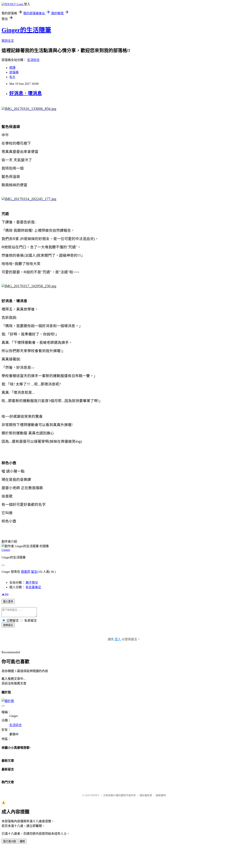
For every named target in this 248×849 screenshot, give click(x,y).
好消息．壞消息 (25, 93)
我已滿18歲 (9, 841)
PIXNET (95, 795)
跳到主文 (8, 40)
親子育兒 (32, 582)
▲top (5, 594)
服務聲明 (161, 795)
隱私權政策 (146, 795)
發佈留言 (8, 625)
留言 (34, 571)
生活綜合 (33, 60)
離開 (22, 841)
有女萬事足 (33, 587)
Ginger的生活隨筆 (26, 30)
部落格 (14, 72)
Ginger (6, 549)
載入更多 (8, 601)
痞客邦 (25, 571)
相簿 (12, 67)
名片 (12, 77)
